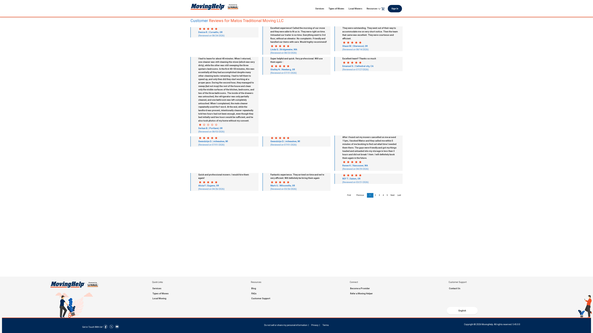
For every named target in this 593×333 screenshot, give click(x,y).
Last (399, 195)
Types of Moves (336, 8)
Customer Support (260, 298)
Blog (253, 288)
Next (393, 195)
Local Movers (355, 8)
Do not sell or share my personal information (285, 325)
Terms (325, 325)
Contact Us (454, 288)
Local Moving (159, 298)
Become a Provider (360, 288)
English (462, 310)
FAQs (254, 293)
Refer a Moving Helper (361, 293)
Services (319, 8)
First (349, 195)
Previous (360, 195)
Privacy (314, 325)
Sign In (394, 8)
